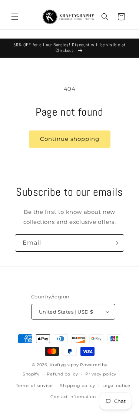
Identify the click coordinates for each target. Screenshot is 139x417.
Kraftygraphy (64, 364)
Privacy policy (100, 374)
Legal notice (116, 385)
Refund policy (62, 374)
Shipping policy (77, 385)
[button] (15, 17)
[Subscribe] (115, 243)
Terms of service (34, 385)
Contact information (73, 396)
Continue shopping (69, 138)
